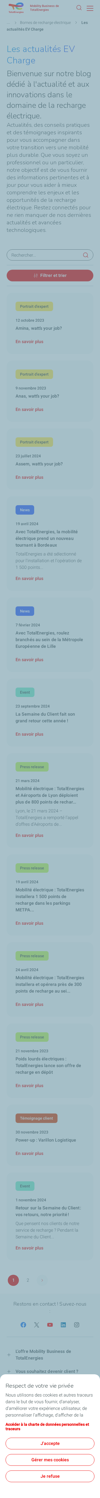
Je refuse (50, 1476)
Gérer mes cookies (50, 1459)
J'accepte (50, 1443)
